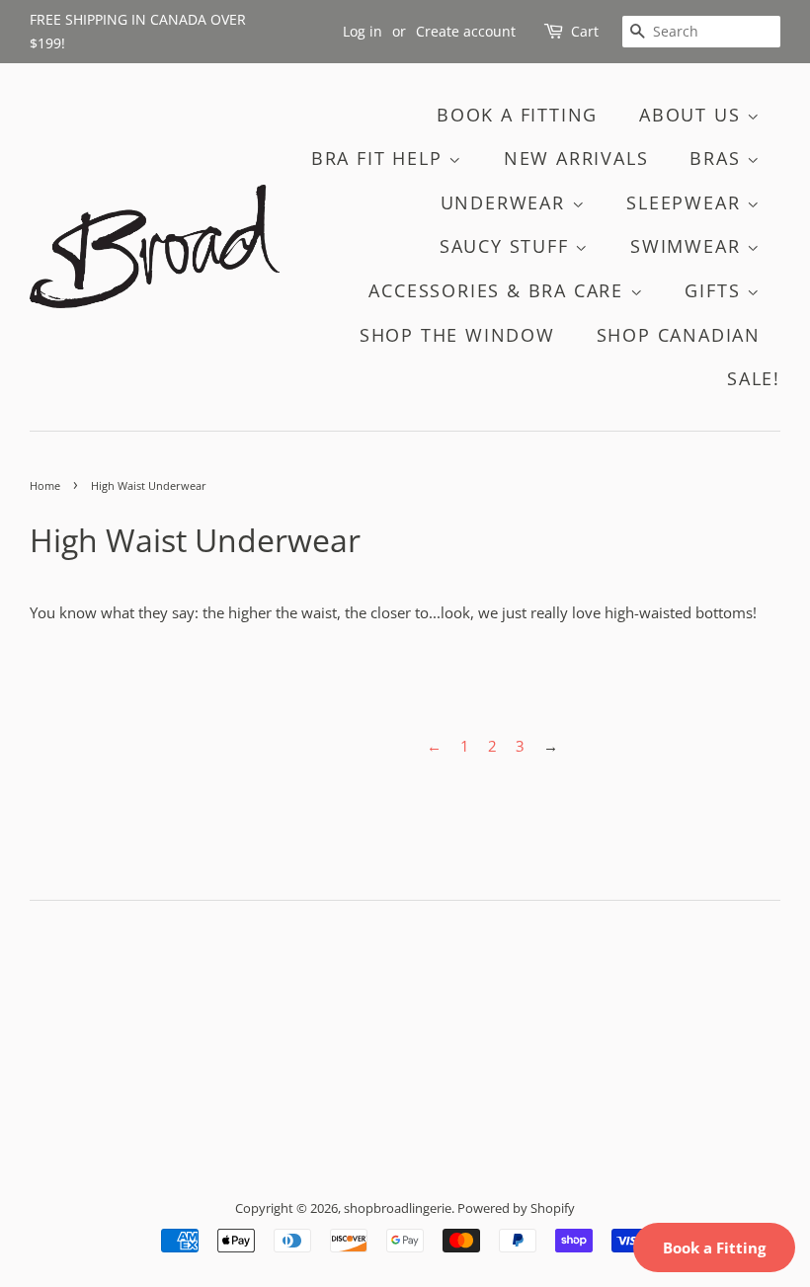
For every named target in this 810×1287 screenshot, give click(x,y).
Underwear (506, 202)
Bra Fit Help (379, 158)
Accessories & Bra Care (498, 290)
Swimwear (688, 246)
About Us (693, 114)
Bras (718, 158)
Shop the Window (457, 335)
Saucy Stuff (508, 246)
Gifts (716, 290)
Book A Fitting (517, 114)
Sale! (753, 378)
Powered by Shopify (516, 1208)
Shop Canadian (679, 335)
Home (45, 485)
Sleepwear (686, 202)
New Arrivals (576, 158)
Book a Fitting (714, 1247)
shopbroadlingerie (397, 1208)
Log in (362, 31)
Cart (585, 31)
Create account (466, 31)
